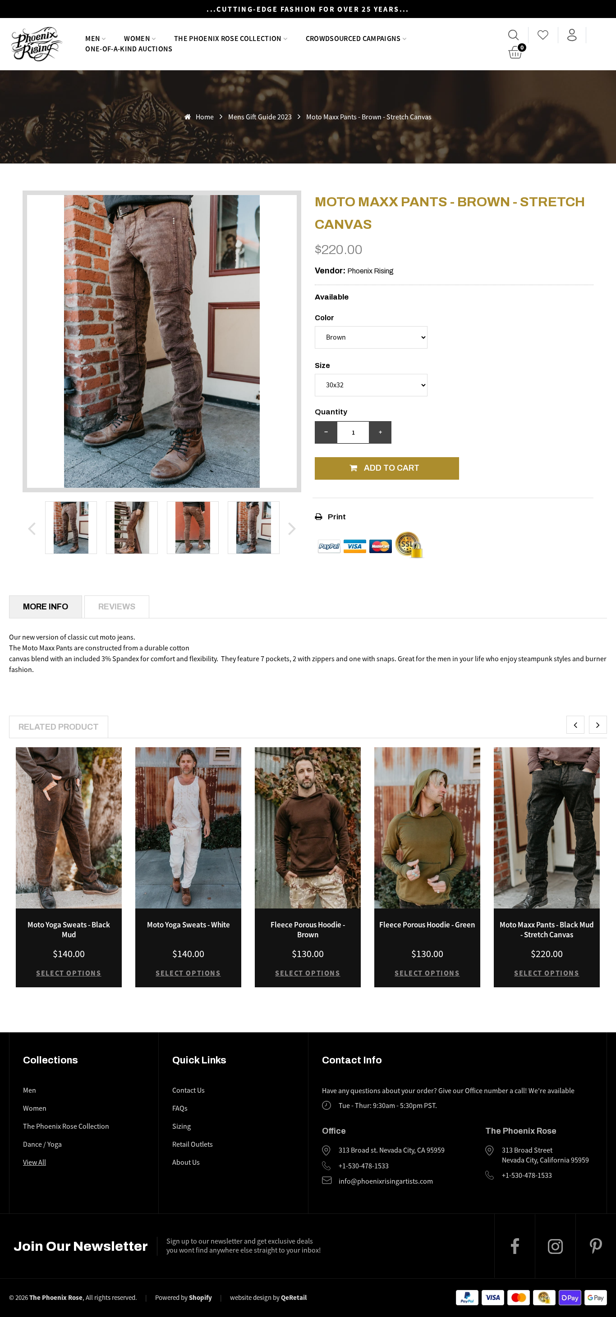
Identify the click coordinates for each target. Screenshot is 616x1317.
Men (29, 1090)
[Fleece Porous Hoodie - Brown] (308, 827)
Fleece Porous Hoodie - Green (427, 925)
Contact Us (188, 1090)
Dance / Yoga (42, 1144)
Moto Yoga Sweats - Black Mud (69, 930)
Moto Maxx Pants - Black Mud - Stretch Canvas (547, 930)
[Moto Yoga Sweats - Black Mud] (69, 827)
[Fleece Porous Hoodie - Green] (427, 827)
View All (34, 1162)
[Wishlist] (543, 35)
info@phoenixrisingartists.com (386, 1181)
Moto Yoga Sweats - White (188, 925)
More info (45, 606)
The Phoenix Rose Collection (66, 1126)
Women (34, 1108)
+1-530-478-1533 (364, 1166)
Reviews (116, 606)
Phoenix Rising (370, 271)
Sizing (181, 1126)
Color (324, 318)
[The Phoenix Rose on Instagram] (555, 1246)
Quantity (331, 412)
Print (336, 517)
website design (250, 1297)
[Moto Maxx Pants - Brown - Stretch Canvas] (71, 527)
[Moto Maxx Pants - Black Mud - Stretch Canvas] (547, 827)
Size (322, 365)
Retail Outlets (192, 1144)
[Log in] (572, 35)
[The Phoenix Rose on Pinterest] (595, 1246)
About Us (186, 1162)
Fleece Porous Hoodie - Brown (308, 930)
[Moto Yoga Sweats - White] (188, 827)
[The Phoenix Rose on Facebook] (514, 1246)
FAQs (180, 1108)
